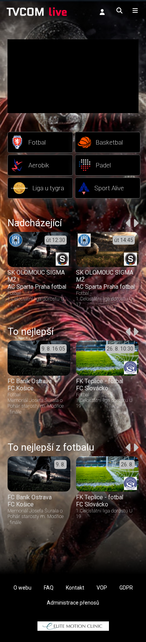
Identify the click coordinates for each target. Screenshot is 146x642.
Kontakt (75, 588)
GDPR (126, 588)
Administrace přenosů (73, 603)
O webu (22, 588)
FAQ (49, 588)
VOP (102, 588)
